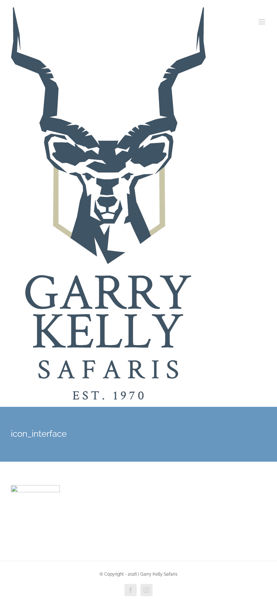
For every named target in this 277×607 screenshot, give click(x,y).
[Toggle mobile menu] (262, 22)
